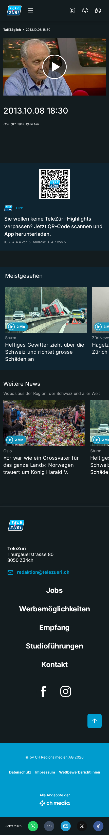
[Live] (72, 10)
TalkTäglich (12, 30)
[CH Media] (55, 802)
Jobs (54, 590)
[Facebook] (98, 826)
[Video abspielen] (54, 67)
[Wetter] (85, 10)
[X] (82, 826)
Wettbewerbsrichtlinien (79, 772)
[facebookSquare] (43, 691)
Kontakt (54, 664)
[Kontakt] (98, 10)
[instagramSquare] (66, 691)
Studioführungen (54, 646)
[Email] (66, 826)
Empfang (54, 627)
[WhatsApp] (33, 826)
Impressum (45, 772)
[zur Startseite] (14, 10)
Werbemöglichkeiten (54, 609)
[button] (49, 826)
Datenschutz (20, 772)
